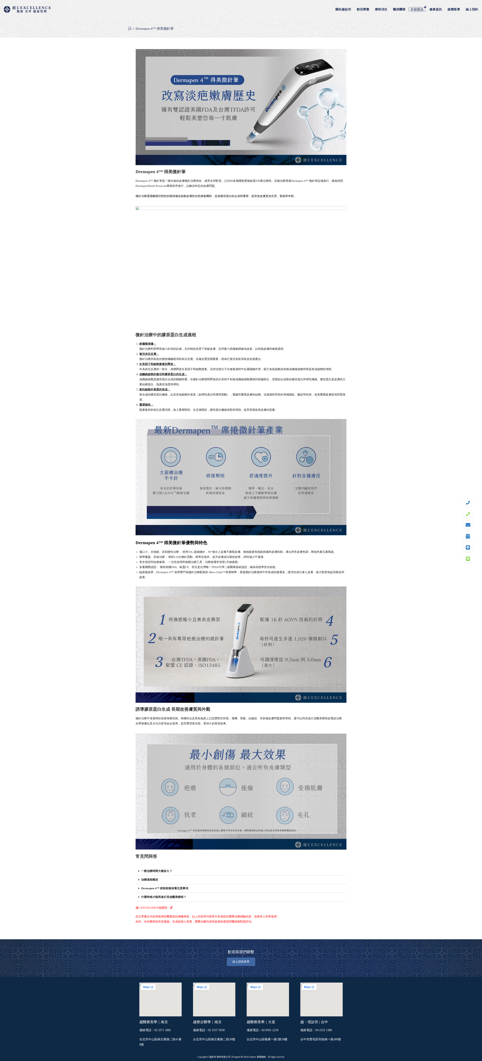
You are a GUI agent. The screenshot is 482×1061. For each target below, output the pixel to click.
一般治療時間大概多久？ (156, 870)
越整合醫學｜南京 (207, 1022)
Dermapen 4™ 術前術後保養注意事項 (164, 888)
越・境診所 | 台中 (314, 1022)
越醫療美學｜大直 (261, 1022)
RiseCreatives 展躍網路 (255, 1057)
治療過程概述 (149, 879)
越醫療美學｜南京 (153, 1022)
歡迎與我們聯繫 (241, 952)
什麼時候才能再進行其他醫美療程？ (163, 896)
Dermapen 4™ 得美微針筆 (155, 28)
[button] (241, 871)
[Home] (129, 28)
